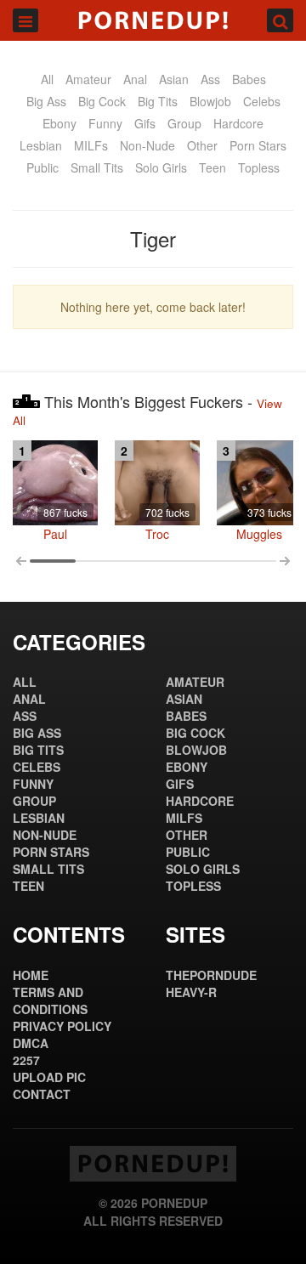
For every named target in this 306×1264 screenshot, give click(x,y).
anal (135, 79)
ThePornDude (211, 974)
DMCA (30, 1042)
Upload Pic (49, 1076)
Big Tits (158, 101)
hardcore (238, 123)
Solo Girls (161, 167)
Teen (212, 167)
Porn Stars (258, 145)
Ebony (59, 123)
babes (249, 79)
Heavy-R (191, 991)
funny (105, 123)
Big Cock (102, 101)
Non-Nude (147, 145)
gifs (145, 123)
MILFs (91, 145)
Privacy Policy (62, 1025)
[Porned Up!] (153, 20)
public (42, 167)
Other (202, 145)
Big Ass (46, 101)
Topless (259, 167)
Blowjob (210, 101)
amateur (88, 79)
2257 (26, 1059)
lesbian (41, 145)
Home (30, 974)
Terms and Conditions (50, 1000)
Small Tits (97, 167)
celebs (261, 101)
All (47, 79)
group (184, 123)
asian (174, 79)
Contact (42, 1093)
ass (210, 79)
